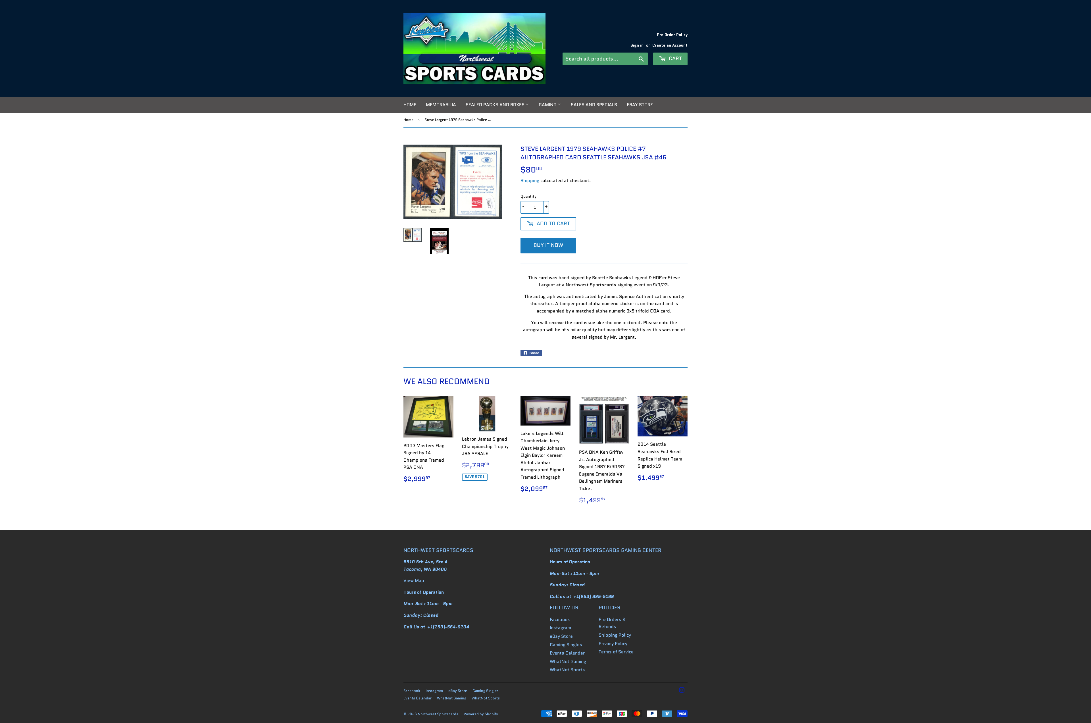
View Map (413, 580)
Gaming (548, 104)
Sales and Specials (594, 104)
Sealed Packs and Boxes (496, 104)
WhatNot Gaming (568, 661)
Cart (674, 58)
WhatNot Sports (567, 669)
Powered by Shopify (481, 714)
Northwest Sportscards (438, 714)
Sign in (637, 45)
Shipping (529, 180)
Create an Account (670, 45)
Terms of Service (616, 652)
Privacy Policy (613, 643)
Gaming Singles (566, 644)
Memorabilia (441, 104)
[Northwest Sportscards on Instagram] (682, 690)
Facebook (560, 619)
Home (409, 104)
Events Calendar (567, 653)
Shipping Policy (615, 635)
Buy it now (548, 245)
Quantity (528, 196)
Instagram (560, 627)
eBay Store (640, 104)
